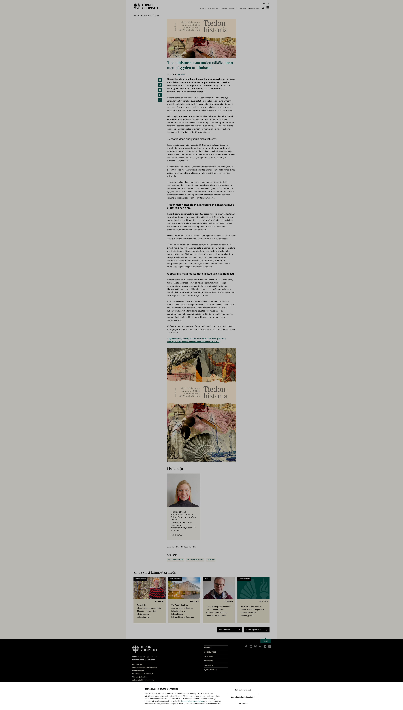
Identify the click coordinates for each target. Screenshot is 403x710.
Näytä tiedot (243, 703)
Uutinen (156, 15)
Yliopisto (242, 8)
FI (268, 4)
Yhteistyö (232, 8)
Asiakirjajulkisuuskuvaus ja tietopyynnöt (143, 681)
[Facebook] (160, 80)
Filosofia (211, 560)
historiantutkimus (195, 560)
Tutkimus (223, 8)
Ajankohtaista (253, 8)
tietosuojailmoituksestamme (192, 701)
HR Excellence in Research (142, 674)
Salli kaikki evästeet (243, 690)
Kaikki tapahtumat (253, 629)
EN (264, 4)
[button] (268, 8)
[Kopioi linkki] (160, 100)
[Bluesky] (160, 90)
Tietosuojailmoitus (139, 677)
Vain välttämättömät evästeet (243, 697)
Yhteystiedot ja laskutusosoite (144, 667)
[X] (160, 85)
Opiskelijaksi (213, 8)
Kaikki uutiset (224, 629)
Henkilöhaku (137, 664)
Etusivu (203, 8)
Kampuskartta (138, 671)
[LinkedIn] (160, 95)
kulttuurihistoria (176, 560)
